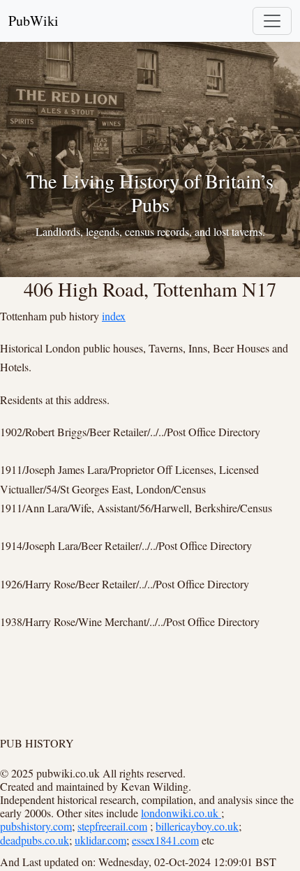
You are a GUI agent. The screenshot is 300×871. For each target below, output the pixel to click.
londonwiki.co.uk (181, 812)
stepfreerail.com (112, 826)
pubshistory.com (36, 826)
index (114, 315)
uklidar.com (100, 840)
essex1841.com (165, 840)
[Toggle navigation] (272, 21)
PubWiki (33, 20)
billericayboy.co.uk (197, 826)
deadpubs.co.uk (34, 840)
